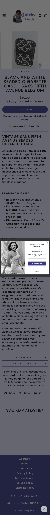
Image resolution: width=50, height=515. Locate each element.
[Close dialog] (47, 242)
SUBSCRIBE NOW (37, 264)
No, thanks (36, 271)
